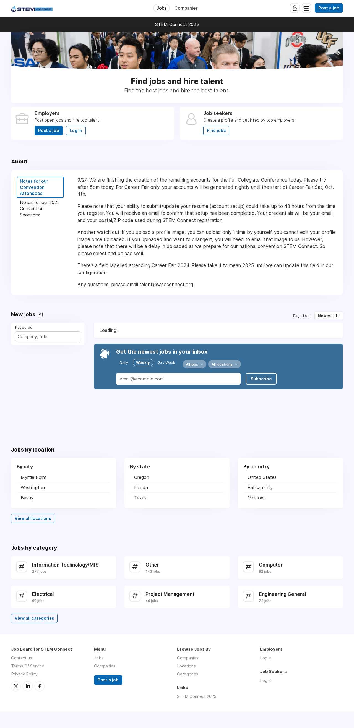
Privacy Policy (24, 674)
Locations (186, 666)
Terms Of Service (27, 666)
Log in (76, 130)
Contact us (21, 658)
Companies (186, 8)
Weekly (143, 362)
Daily (124, 362)
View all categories (34, 618)
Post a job (328, 8)
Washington (33, 487)
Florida (141, 487)
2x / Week (166, 362)
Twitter (15, 686)
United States (262, 477)
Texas (140, 497)
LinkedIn (27, 686)
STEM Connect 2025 (177, 24)
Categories (187, 674)
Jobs (161, 8)
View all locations (33, 518)
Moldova (257, 497)
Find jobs (216, 130)
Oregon (141, 477)
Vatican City (260, 487)
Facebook (39, 686)
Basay (27, 497)
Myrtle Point (34, 477)
